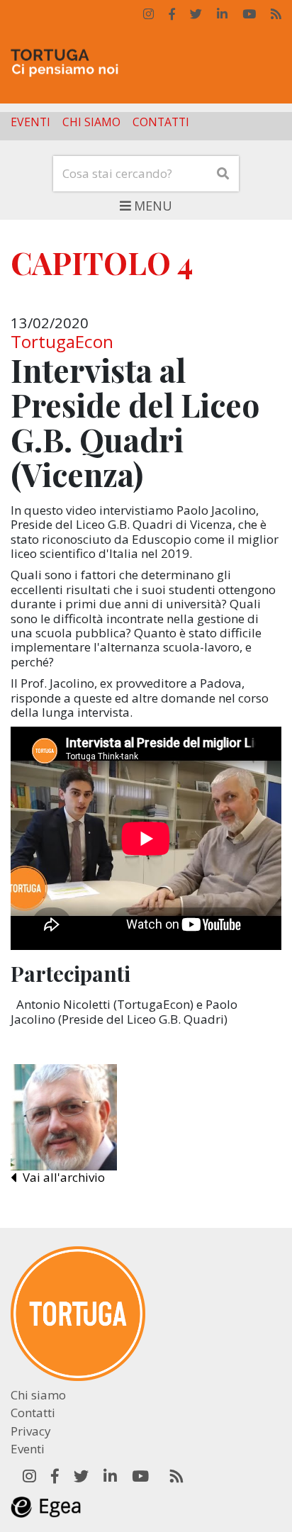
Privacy (31, 1431)
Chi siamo (91, 122)
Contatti (161, 122)
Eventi (30, 122)
